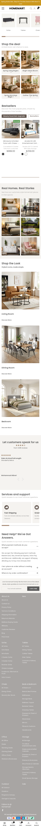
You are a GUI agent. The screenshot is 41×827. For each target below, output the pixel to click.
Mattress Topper (28, 703)
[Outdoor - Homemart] (30, 227)
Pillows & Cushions (28, 726)
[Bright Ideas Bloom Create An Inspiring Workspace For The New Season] (30, 60)
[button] (18, 479)
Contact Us (6, 604)
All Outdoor (6, 788)
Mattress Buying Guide (10, 622)
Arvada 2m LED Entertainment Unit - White (30, 143)
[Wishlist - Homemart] (3, 122)
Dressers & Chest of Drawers (29, 714)
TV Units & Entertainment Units (29, 745)
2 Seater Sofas (7, 657)
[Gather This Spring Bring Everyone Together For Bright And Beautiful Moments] (30, 84)
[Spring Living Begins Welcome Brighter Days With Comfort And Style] (11, 60)
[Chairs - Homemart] (30, 246)
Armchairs (5, 654)
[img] (20, 445)
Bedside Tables (27, 706)
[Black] (3, 154)
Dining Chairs (6, 691)
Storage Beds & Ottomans (27, 768)
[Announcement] (20, 3)
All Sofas (5, 646)
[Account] (34, 8)
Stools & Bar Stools (8, 695)
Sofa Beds (5, 650)
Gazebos (5, 791)
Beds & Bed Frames (29, 691)
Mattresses (26, 695)
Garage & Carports (9, 799)
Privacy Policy (6, 607)
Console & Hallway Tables (29, 662)
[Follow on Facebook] (3, 810)
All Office (5, 740)
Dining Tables (27, 650)
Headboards (26, 730)
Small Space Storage (30, 778)
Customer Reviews (8, 629)
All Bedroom (26, 688)
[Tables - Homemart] (23, 20)
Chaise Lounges (7, 668)
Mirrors (24, 723)
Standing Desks (7, 748)
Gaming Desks (7, 751)
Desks (4, 744)
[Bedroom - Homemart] (11, 227)
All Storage (26, 740)
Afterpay (5, 626)
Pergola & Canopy (8, 795)
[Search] (31, 8)
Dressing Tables (28, 710)
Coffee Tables (27, 654)
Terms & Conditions (9, 611)
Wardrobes (26, 719)
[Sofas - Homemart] (8, 20)
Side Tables (26, 657)
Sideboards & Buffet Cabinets (29, 750)
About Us (5, 600)
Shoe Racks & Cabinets (30, 764)
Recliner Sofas (7, 665)
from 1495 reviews (20, 448)
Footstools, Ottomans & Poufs (10, 673)
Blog (3, 633)
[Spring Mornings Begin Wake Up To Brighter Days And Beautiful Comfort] (11, 84)
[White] (26, 154)
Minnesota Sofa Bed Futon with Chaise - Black (10, 143)
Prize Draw (5, 637)
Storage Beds (27, 699)
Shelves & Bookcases (9, 759)
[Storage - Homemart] (11, 246)
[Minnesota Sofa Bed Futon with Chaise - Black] (11, 129)
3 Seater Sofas (7, 661)
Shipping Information (9, 615)
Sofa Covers (6, 677)
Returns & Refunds (8, 618)
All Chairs (5, 688)
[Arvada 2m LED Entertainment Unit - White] (30, 129)
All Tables (25, 646)
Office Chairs (6, 755)
